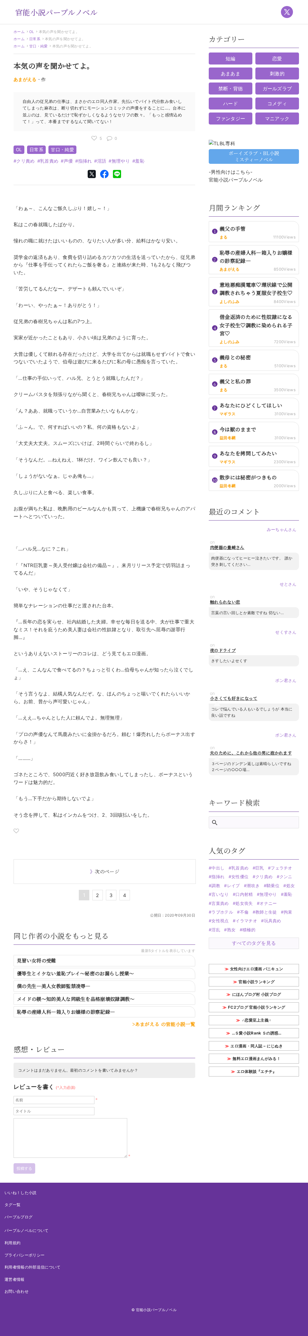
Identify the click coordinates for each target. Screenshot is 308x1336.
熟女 (231, 929)
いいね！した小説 (21, 1192)
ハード (230, 104)
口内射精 (244, 894)
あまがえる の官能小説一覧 (165, 1024)
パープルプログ (18, 1216)
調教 (215, 885)
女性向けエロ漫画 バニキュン (256, 968)
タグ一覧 (12, 1204)
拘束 (288, 911)
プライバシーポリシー (25, 1255)
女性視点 (220, 920)
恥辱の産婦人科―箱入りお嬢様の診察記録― (68, 1011)
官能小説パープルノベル (56, 12)
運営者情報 (15, 1279)
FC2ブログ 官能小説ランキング (256, 1007)
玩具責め (272, 920)
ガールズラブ (277, 89)
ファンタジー (230, 119)
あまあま (230, 74)
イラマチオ (246, 920)
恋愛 (277, 59)
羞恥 (139, 161)
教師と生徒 (266, 911)
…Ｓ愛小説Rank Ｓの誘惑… (257, 1033)
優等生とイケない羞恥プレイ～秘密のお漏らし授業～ (75, 973)
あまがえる (25, 79)
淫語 (101, 161)
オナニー (268, 903)
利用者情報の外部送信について (32, 1267)
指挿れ (85, 161)
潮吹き (253, 885)
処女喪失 (244, 903)
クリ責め (25, 161)
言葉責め (220, 903)
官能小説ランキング (257, 981)
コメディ (277, 104)
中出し (217, 867)
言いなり (220, 894)
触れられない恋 (225, 602)
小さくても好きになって (233, 698)
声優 (68, 161)
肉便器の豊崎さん (227, 547)
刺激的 (277, 74)
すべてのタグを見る (254, 943)
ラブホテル (222, 911)
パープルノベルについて (27, 1230)
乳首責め (49, 161)
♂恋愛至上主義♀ (257, 1020)
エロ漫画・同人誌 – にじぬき (256, 1045)
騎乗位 (272, 885)
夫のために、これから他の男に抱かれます (251, 752)
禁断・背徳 (230, 89)
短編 (231, 59)
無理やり (121, 161)
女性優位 (239, 876)
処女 (290, 885)
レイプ (233, 885)
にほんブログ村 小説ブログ (256, 994)
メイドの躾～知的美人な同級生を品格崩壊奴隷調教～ (76, 998)
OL (31, 31)
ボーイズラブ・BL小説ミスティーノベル (254, 156)
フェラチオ (281, 867)
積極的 (248, 929)
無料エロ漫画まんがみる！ (257, 1058)
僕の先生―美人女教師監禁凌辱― (54, 986)
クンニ (285, 876)
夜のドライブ (223, 650)
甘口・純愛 (38, 46)
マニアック (277, 119)
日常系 (34, 39)
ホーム (19, 31)
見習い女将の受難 (36, 960)
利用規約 (12, 1242)
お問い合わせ (17, 1291)
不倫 (244, 911)
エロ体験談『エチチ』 (257, 1071)
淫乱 (215, 929)
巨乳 (259, 867)
